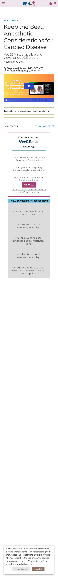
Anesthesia (11, 111)
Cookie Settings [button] (21, 569)
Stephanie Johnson (41, 111)
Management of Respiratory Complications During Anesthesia (29, 168)
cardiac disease (24, 111)
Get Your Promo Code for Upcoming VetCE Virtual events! (29, 190)
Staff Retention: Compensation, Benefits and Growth (29, 178)
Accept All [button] (38, 569)
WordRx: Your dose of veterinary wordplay (28, 226)
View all (29, 185)
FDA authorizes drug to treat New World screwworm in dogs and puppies (28, 270)
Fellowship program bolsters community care (28, 212)
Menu (3, 3)
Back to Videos (11, 20)
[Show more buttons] (51, 100)
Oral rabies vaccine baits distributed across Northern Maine (28, 241)
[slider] (29, 100)
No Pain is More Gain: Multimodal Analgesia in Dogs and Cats (29, 158)
